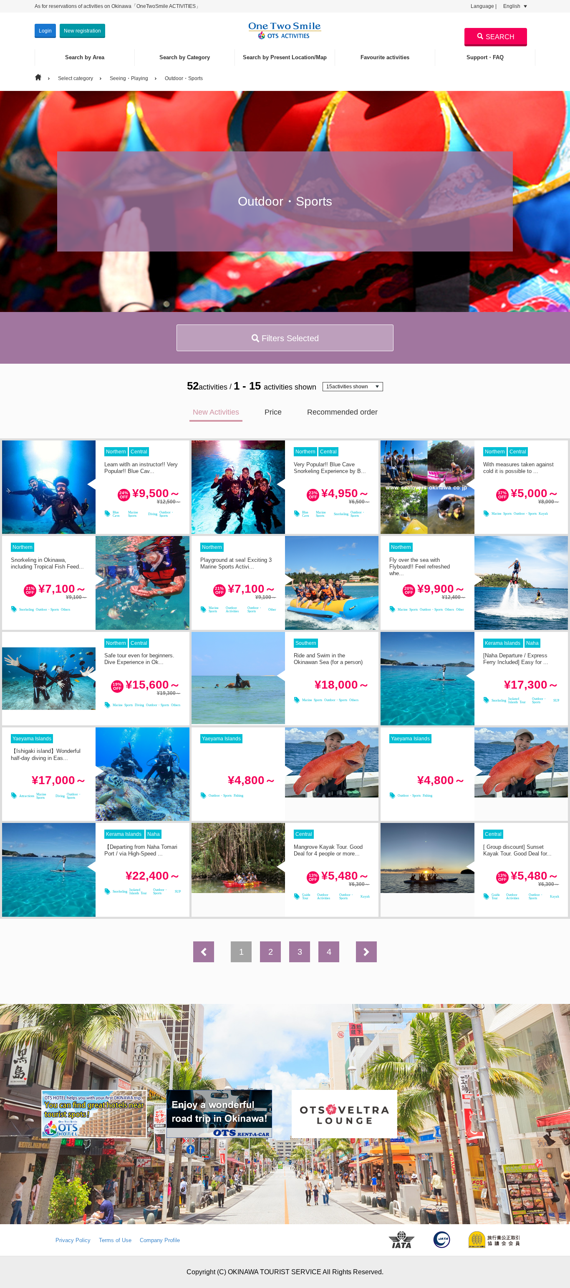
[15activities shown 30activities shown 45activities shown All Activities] (353, 386)
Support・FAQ (485, 57)
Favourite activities (385, 57)
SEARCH (500, 36)
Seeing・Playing (129, 78)
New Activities (216, 412)
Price (273, 412)
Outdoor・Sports (184, 78)
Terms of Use (115, 1240)
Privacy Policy (73, 1240)
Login (45, 31)
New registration (82, 31)
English (512, 6)
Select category (75, 78)
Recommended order (342, 412)
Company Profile (160, 1240)
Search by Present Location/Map (285, 57)
